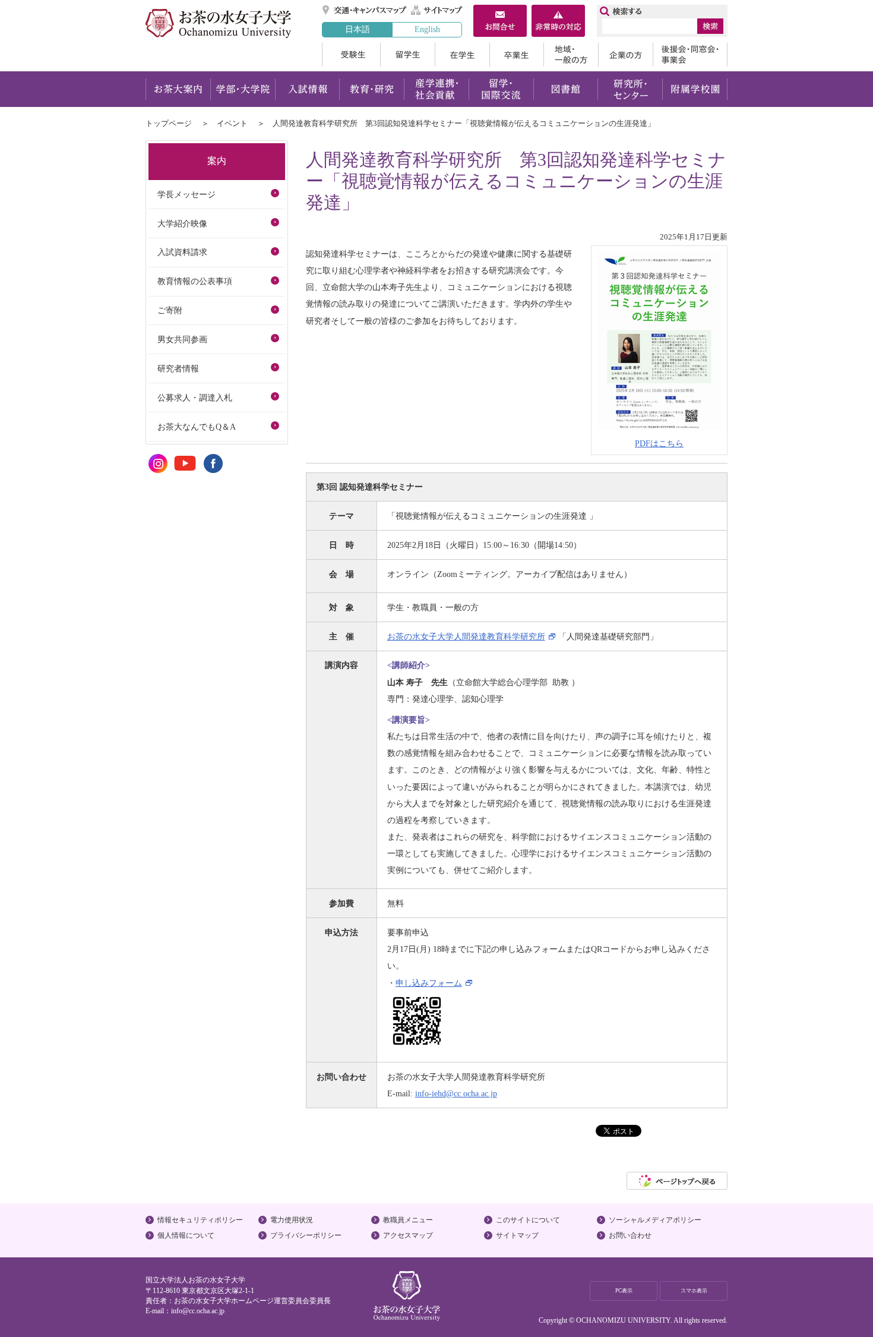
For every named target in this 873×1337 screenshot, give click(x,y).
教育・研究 (371, 89)
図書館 (565, 89)
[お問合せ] (500, 22)
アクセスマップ (408, 1235)
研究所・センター (630, 89)
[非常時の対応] (558, 22)
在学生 (462, 55)
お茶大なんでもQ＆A (196, 426)
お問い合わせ (630, 1235)
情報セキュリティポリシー (200, 1220)
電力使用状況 (291, 1220)
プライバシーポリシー (305, 1235)
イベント (232, 123)
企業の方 (625, 55)
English (427, 29)
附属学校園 (695, 89)
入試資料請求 (182, 252)
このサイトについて (528, 1220)
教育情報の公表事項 (194, 281)
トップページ (169, 123)
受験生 (351, 55)
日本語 (357, 29)
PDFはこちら (659, 443)
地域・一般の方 (570, 55)
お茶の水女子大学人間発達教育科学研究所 (466, 636)
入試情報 (307, 89)
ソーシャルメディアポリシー (655, 1220)
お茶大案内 (178, 89)
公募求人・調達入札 (194, 397)
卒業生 (516, 55)
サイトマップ (437, 10)
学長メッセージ (186, 194)
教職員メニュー (408, 1220)
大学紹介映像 (182, 223)
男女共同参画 (182, 339)
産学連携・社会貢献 (436, 89)
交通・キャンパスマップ (365, 10)
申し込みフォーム (429, 983)
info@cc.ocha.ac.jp (197, 1310)
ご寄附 (169, 310)
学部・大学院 (242, 89)
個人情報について (185, 1235)
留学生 (407, 55)
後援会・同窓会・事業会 (690, 55)
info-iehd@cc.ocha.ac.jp (456, 1093)
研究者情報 (178, 368)
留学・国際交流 (501, 89)
